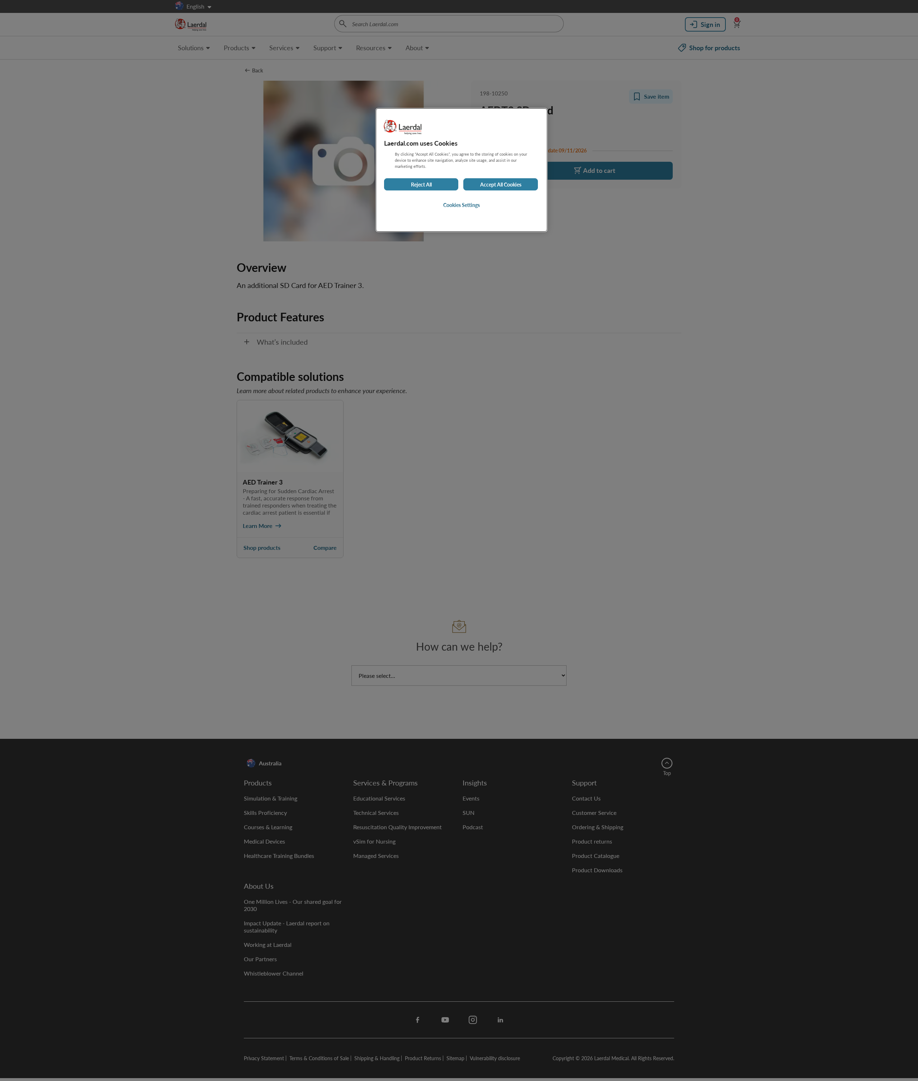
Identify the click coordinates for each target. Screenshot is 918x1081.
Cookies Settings (461, 205)
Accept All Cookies (500, 184)
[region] (461, 170)
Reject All (421, 184)
